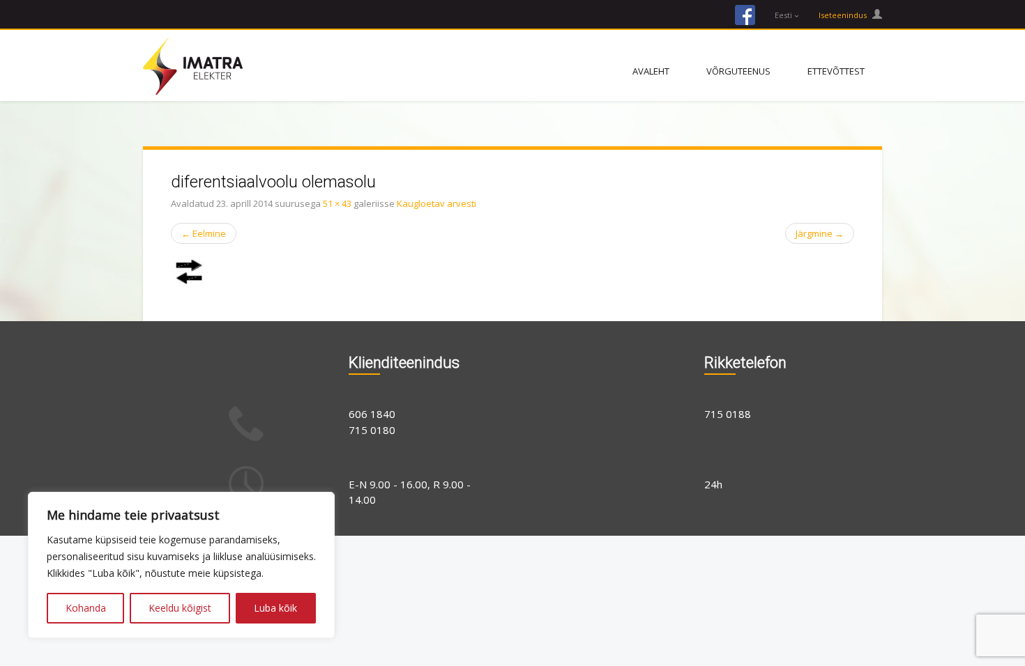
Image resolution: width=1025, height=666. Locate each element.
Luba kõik (275, 607)
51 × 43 (337, 203)
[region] (181, 565)
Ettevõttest (836, 71)
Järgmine (820, 233)
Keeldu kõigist (180, 607)
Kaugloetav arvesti (436, 203)
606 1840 (372, 414)
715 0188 (727, 414)
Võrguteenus (738, 71)
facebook (745, 15)
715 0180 (372, 430)
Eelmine (203, 233)
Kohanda (86, 607)
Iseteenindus (844, 15)
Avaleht (650, 71)
